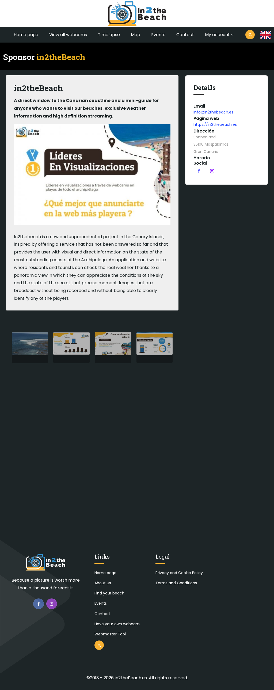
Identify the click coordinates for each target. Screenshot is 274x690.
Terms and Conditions (176, 583)
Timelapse (109, 35)
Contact (185, 35)
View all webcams (68, 35)
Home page (26, 35)
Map (135, 35)
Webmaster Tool (110, 634)
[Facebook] (198, 171)
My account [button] (217, 35)
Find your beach (109, 593)
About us (102, 583)
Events (158, 35)
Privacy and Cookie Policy (179, 572)
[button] (265, 35)
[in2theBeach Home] (46, 565)
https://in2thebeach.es (215, 124)
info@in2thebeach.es (213, 112)
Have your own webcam (117, 624)
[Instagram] (212, 171)
